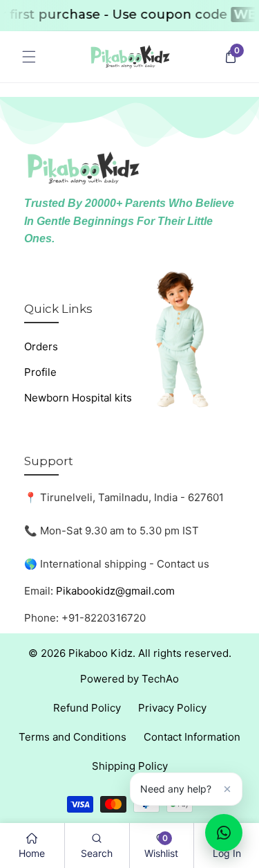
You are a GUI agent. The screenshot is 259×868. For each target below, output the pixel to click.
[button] (29, 57)
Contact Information (192, 736)
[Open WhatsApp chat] (223, 832)
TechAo (160, 678)
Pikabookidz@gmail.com (115, 590)
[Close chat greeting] (227, 789)
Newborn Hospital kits (78, 397)
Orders (41, 346)
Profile (40, 372)
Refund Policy (87, 707)
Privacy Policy (172, 707)
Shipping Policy (130, 765)
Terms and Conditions (72, 736)
